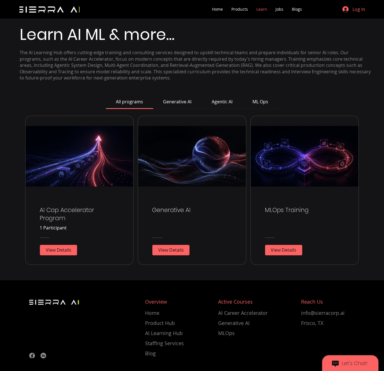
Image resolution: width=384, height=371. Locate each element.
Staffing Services (164, 343)
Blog (150, 353)
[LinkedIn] (43, 355)
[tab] (129, 101)
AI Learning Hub (164, 333)
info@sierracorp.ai (323, 312)
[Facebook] (32, 355)
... (170, 34)
